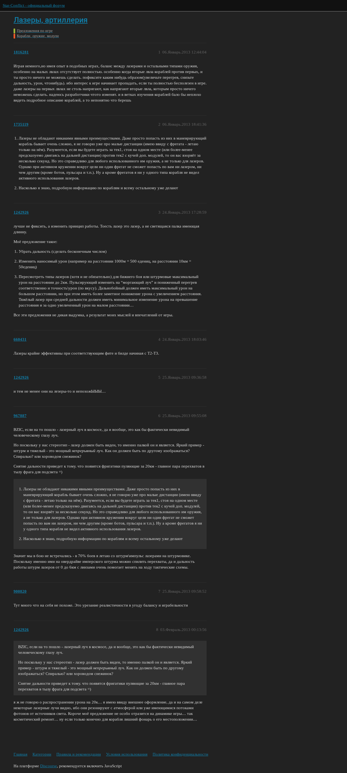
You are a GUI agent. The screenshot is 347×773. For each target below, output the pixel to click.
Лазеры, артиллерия (51, 19)
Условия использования (126, 754)
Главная (20, 754)
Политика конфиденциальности (180, 754)
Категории (42, 754)
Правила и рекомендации (78, 754)
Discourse (48, 766)
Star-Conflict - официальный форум (34, 5)
